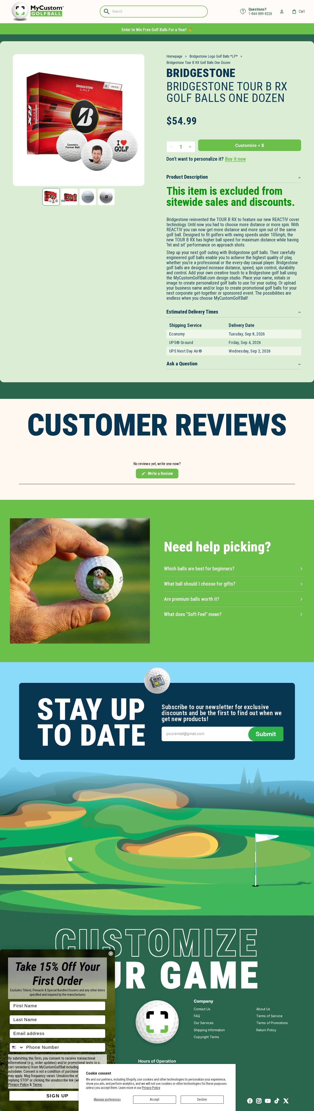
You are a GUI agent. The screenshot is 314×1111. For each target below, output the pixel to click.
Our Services (204, 1023)
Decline (202, 1099)
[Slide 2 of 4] (69, 197)
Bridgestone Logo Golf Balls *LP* (213, 56)
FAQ (197, 1016)
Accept (154, 1099)
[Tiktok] (277, 1101)
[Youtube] (268, 1101)
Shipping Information (209, 1030)
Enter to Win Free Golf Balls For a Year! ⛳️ (157, 29)
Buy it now (235, 159)
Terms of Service (269, 1016)
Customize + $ (249, 145)
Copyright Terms (206, 1037)
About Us (263, 1009)
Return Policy (266, 1030)
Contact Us (202, 1009)
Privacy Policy (151, 1088)
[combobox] (17, 1047)
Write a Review (157, 474)
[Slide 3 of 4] (88, 197)
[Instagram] (259, 1101)
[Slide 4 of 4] (106, 197)
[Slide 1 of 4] (51, 197)
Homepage (174, 56)
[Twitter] (286, 1101)
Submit (266, 734)
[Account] (282, 11)
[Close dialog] (110, 953)
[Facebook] (250, 1101)
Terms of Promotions (272, 1023)
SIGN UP (57, 1095)
